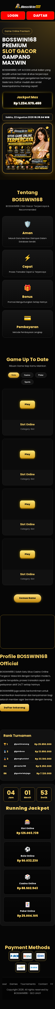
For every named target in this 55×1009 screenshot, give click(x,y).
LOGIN (13, 15)
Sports (27, 382)
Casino (27, 375)
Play (27, 404)
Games (14, 984)
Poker (40, 375)
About (3, 984)
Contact (43, 984)
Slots (13, 375)
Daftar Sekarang (14, 707)
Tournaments (28, 984)
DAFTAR (40, 15)
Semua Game (27, 598)
